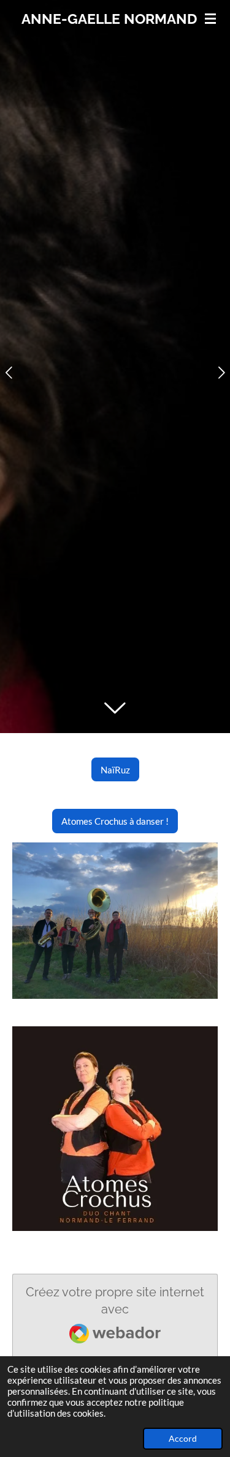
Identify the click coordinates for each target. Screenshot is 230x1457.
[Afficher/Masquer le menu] (210, 18)
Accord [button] (183, 1439)
